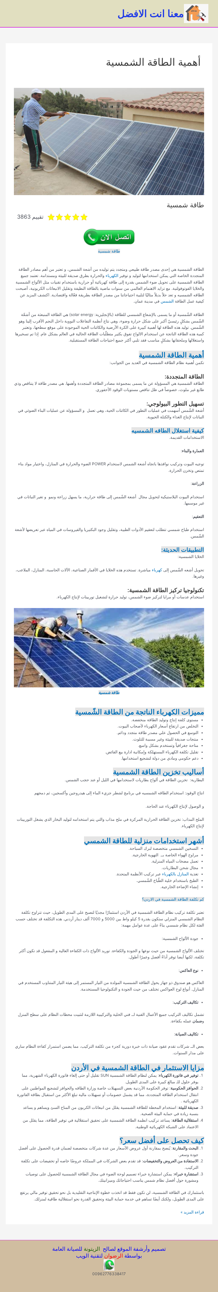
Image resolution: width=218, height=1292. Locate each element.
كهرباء (157, 570)
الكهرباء (112, 275)
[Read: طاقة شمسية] (109, 141)
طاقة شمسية (185, 205)
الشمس (167, 301)
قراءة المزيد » (192, 1212)
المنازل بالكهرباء (175, 874)
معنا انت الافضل (151, 13)
